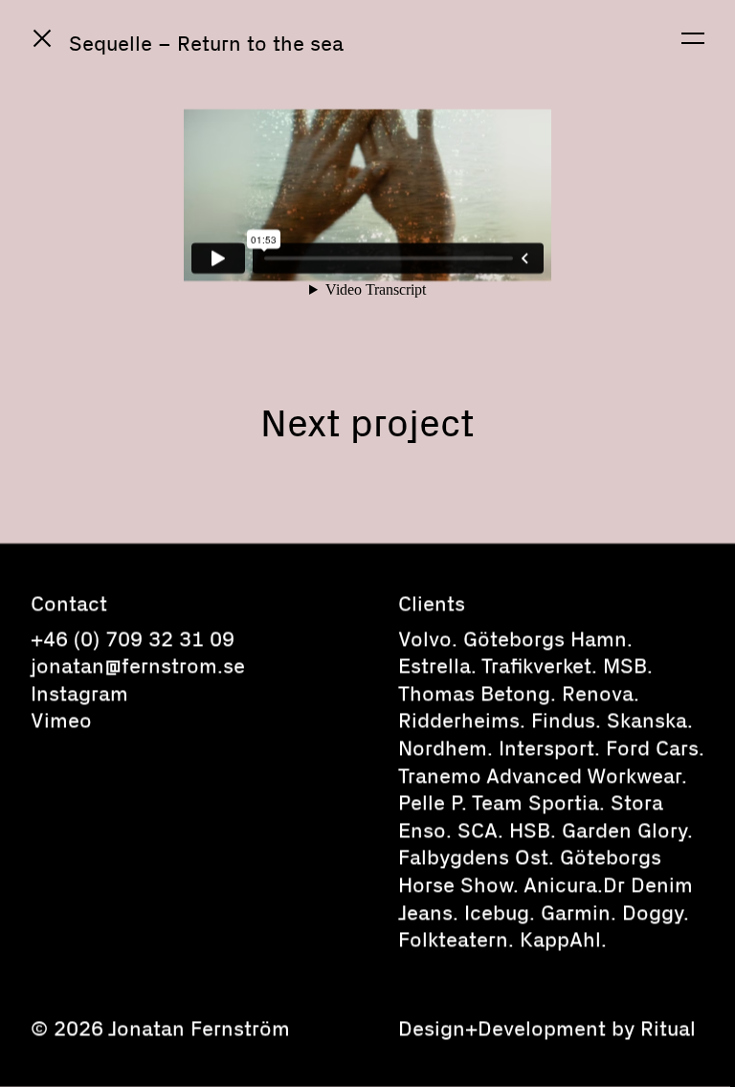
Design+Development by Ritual (547, 1027)
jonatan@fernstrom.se (138, 665)
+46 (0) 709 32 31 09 (132, 638)
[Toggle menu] (692, 38)
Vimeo (61, 719)
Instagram (79, 692)
